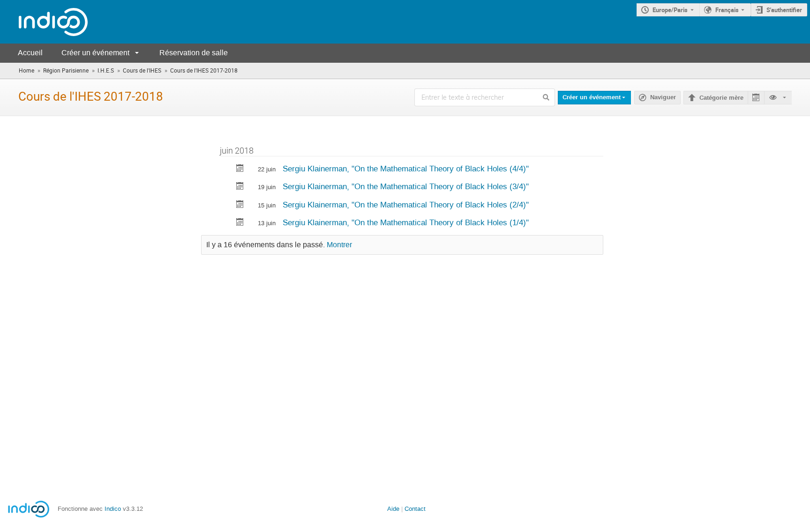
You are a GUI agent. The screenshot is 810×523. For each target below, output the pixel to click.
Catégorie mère (721, 98)
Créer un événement (95, 53)
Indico (113, 509)
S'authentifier (784, 10)
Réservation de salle (193, 53)
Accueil (30, 53)
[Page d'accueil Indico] (44, 22)
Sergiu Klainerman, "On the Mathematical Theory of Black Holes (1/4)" (406, 222)
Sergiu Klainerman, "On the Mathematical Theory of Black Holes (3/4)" (406, 186)
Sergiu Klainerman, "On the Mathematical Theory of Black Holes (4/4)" (406, 168)
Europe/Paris (670, 10)
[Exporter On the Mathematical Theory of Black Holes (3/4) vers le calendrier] (240, 187)
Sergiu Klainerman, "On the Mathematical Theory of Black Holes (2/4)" (406, 204)
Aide (393, 509)
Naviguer (663, 97)
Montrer (339, 245)
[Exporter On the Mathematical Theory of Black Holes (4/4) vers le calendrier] (240, 169)
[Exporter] (756, 97)
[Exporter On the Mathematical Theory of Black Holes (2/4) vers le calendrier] (240, 205)
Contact (415, 509)
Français (727, 10)
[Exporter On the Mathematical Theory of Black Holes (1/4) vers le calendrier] (240, 223)
